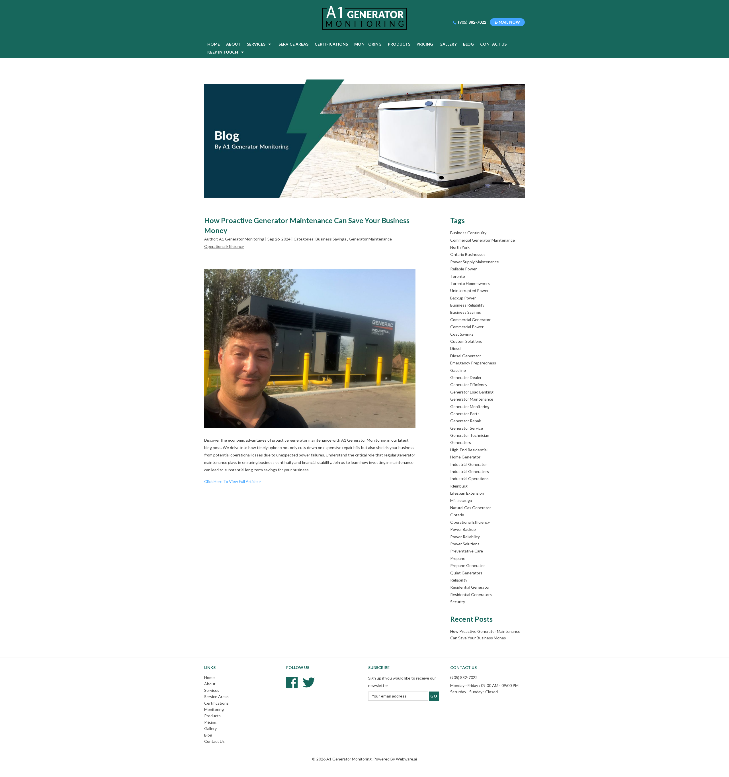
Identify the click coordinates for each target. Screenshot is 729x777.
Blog (208, 735)
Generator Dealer (466, 377)
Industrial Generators (469, 471)
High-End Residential (469, 449)
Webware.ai (406, 758)
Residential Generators (471, 594)
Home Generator (465, 456)
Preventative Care (466, 550)
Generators (460, 442)
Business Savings (331, 238)
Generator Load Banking (471, 391)
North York (460, 247)
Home (209, 677)
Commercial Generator (470, 319)
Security (457, 601)
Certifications (216, 703)
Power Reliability (465, 536)
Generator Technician (469, 435)
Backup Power (463, 297)
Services (211, 690)
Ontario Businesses (468, 254)
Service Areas (216, 696)
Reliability (458, 580)
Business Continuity (468, 232)
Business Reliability (467, 305)
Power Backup (463, 529)
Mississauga (461, 500)
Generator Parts (465, 413)
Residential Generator (470, 587)
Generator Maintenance (370, 238)
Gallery (210, 728)
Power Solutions (465, 543)
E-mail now (507, 22)
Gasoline (458, 370)
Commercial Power (467, 326)
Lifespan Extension (467, 493)
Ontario (457, 514)
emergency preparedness (473, 362)
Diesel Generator (465, 355)
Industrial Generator (468, 464)
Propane (457, 558)
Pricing (210, 722)
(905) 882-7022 (472, 22)
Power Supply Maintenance (474, 261)
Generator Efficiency (468, 384)
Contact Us (214, 741)
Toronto (457, 276)
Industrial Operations (469, 478)
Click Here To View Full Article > (232, 481)
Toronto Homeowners (470, 283)
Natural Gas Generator (470, 507)
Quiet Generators (466, 572)
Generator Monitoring (470, 406)
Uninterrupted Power (469, 290)
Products (212, 715)
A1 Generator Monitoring (349, 758)
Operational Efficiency (224, 246)
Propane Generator (467, 565)
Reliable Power (463, 268)
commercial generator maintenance (482, 240)
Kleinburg (459, 486)
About (210, 683)
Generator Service (466, 428)
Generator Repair (465, 420)
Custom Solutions (466, 341)
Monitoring (214, 709)
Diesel (455, 348)
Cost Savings (462, 334)
